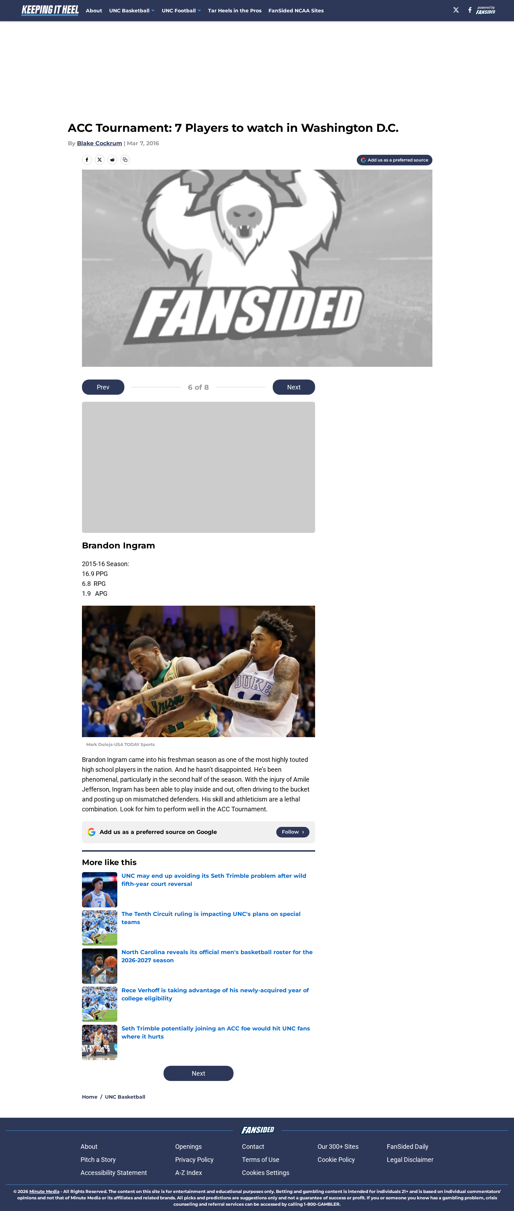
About (94, 10)
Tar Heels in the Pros (234, 10)
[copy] (125, 160)
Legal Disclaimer (410, 1159)
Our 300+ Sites (338, 1146)
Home (90, 1097)
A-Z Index (188, 1172)
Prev (103, 387)
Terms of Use (260, 1159)
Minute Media (44, 1191)
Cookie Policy (336, 1159)
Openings (188, 1146)
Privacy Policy (194, 1159)
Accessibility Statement (114, 1172)
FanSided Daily (408, 1146)
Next (294, 387)
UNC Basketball (125, 1097)
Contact (253, 1146)
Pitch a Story (98, 1159)
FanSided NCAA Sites (296, 10)
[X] (456, 10)
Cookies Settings (265, 1172)
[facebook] (470, 10)
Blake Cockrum (99, 143)
